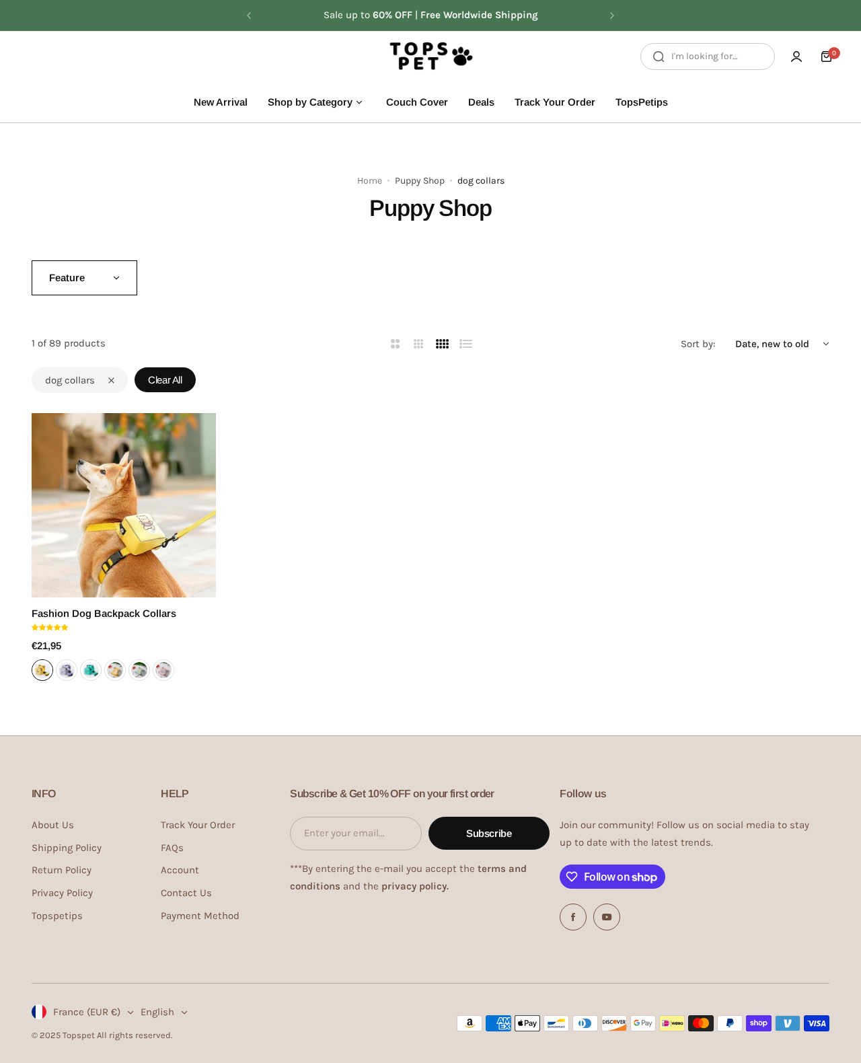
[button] (249, 15)
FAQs (172, 848)
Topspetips (57, 916)
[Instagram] (606, 917)
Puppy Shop (420, 180)
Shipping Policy (67, 848)
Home (369, 180)
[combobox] (707, 56)
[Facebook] (573, 917)
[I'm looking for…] (658, 56)
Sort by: (698, 344)
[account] (796, 56)
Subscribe (489, 833)
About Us (53, 825)
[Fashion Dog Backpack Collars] (124, 505)
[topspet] (430, 56)
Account (180, 870)
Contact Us (186, 893)
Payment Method (200, 916)
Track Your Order (198, 825)
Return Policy (61, 870)
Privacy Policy (62, 893)
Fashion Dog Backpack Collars (104, 613)
